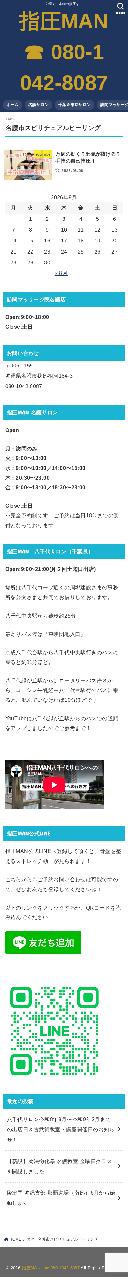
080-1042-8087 (23, 386)
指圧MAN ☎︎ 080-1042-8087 (64, 52)
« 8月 (61, 273)
